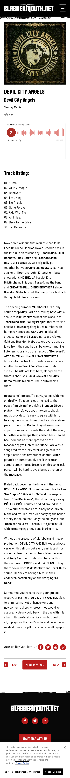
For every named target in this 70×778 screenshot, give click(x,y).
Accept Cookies (53, 771)
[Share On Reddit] (55, 647)
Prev (13, 665)
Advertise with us (35, 738)
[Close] (64, 747)
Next (56, 665)
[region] (35, 760)
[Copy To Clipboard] (63, 647)
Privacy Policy (22, 763)
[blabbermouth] (29, 11)
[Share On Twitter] (48, 647)
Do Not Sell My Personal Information (22, 771)
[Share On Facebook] (40, 647)
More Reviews (35, 665)
